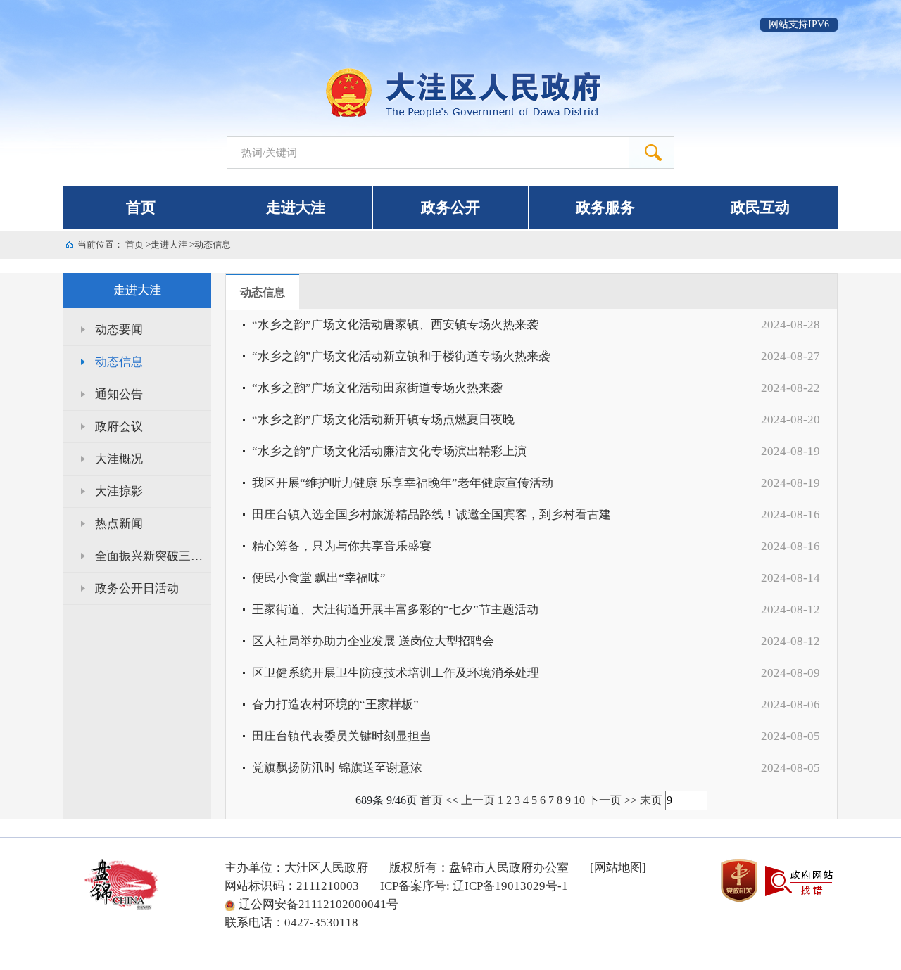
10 (579, 800)
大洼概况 (119, 459)
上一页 (478, 800)
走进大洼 (295, 207)
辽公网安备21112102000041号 (318, 904)
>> (630, 800)
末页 (651, 800)
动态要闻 (119, 329)
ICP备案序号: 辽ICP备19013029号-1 (474, 886)
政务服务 (605, 207)
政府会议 (119, 426)
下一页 (605, 800)
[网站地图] (618, 867)
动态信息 (212, 244)
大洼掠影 (119, 491)
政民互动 (760, 207)
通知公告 (119, 394)
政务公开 (450, 207)
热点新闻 (119, 523)
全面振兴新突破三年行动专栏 (153, 556)
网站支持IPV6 (799, 24)
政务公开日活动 (137, 588)
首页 (141, 207)
